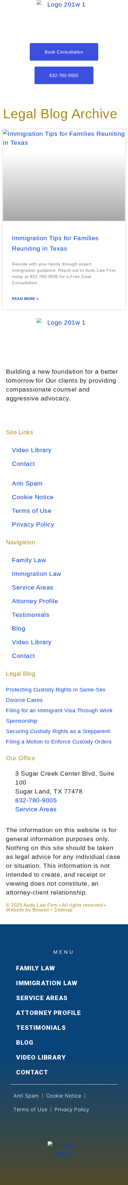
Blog (18, 628)
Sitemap (63, 909)
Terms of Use (31, 510)
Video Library (32, 450)
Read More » (25, 299)
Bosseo (40, 909)
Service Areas (33, 587)
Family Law (29, 560)
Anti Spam (27, 483)
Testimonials (30, 614)
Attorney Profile (35, 601)
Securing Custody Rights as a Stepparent (58, 731)
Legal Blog (20, 673)
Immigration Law (36, 573)
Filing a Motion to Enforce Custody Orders (59, 742)
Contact (23, 463)
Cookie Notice (33, 497)
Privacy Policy (33, 524)
